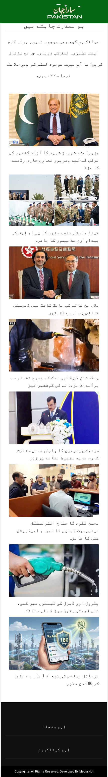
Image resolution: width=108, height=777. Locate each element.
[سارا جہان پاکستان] (65, 14)
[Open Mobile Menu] (97, 10)
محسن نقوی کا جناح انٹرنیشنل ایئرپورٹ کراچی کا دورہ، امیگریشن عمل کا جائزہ (58, 531)
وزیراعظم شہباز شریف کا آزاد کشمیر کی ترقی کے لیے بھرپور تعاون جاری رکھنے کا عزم (54, 160)
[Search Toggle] (25, 10)
